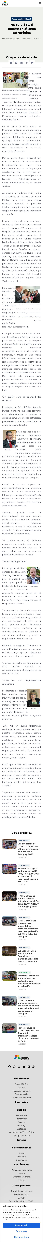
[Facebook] (9, 1066)
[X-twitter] (19, 1066)
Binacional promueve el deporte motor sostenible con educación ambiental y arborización (29, 981)
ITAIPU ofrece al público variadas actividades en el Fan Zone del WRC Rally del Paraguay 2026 (28, 901)
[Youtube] (23, 1066)
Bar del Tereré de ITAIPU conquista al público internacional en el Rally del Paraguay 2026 (28, 849)
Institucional (24, 840)
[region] (21, 1222)
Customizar (21, 1231)
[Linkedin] (28, 1066)
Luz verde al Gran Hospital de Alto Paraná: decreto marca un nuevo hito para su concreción (28, 956)
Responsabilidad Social (21, 19)
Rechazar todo (21, 1237)
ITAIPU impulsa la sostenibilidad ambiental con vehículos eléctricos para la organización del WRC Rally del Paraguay (28, 928)
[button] (40, 3)
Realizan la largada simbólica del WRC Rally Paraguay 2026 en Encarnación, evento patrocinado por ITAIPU (28, 875)
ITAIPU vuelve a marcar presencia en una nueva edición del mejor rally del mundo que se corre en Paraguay (29, 1007)
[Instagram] (14, 1066)
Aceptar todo (21, 1225)
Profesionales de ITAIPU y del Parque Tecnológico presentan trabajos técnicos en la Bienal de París (28, 1034)
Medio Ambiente (24, 972)
